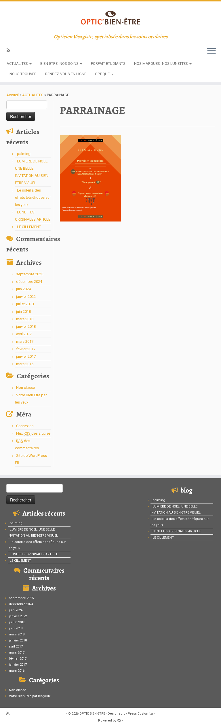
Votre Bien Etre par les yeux (29, 696)
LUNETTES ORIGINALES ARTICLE (34, 554)
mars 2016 (24, 364)
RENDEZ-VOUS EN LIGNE (65, 74)
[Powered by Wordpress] (119, 719)
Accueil (12, 95)
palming (24, 154)
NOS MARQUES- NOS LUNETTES (161, 63)
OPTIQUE (102, 74)
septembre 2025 (29, 274)
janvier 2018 (26, 326)
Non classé (25, 387)
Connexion (25, 426)
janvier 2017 (26, 356)
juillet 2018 (25, 304)
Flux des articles (33, 433)
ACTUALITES (18, 63)
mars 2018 (24, 319)
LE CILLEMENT (29, 227)
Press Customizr (140, 713)
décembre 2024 (29, 281)
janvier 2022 (26, 296)
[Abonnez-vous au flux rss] (10, 50)
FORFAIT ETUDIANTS (108, 63)
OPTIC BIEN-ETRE (92, 713)
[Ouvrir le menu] (211, 51)
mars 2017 (24, 341)
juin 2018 (23, 311)
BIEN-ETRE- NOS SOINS (59, 63)
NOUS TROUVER (23, 74)
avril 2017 (24, 334)
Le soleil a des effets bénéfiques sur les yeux (33, 197)
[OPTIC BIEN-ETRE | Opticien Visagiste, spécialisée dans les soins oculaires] (110, 17)
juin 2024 (23, 289)
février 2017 (25, 349)
